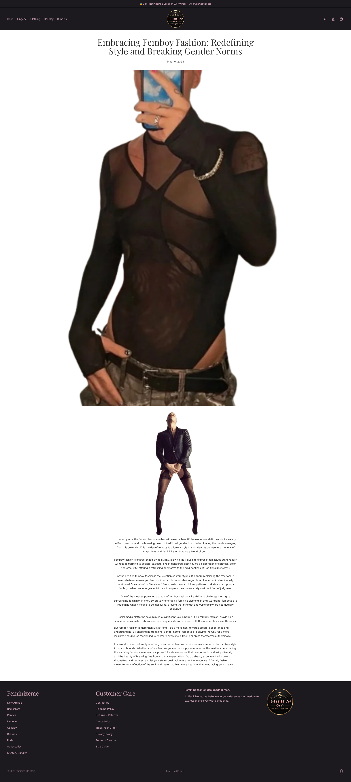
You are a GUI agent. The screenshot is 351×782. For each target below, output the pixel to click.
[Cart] (341, 19)
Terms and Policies (175, 771)
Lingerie (12, 721)
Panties (11, 715)
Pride (10, 740)
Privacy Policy (104, 733)
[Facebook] (341, 771)
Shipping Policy (105, 708)
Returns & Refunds (107, 715)
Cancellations (104, 721)
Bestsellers (13, 708)
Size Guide (102, 746)
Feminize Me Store (25, 771)
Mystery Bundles (17, 752)
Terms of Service (106, 740)
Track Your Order (106, 727)
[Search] (325, 19)
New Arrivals (14, 702)
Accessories (14, 746)
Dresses (12, 733)
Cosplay (12, 727)
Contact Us (102, 702)
